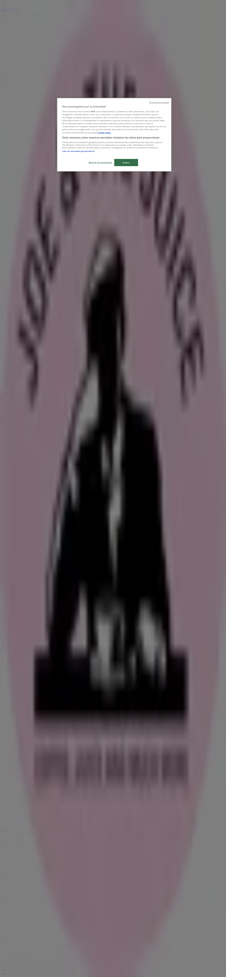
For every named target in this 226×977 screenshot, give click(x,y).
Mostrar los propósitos (100, 162)
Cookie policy (104, 132)
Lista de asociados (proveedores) (78, 151)
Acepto (126, 162)
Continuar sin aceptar (159, 102)
